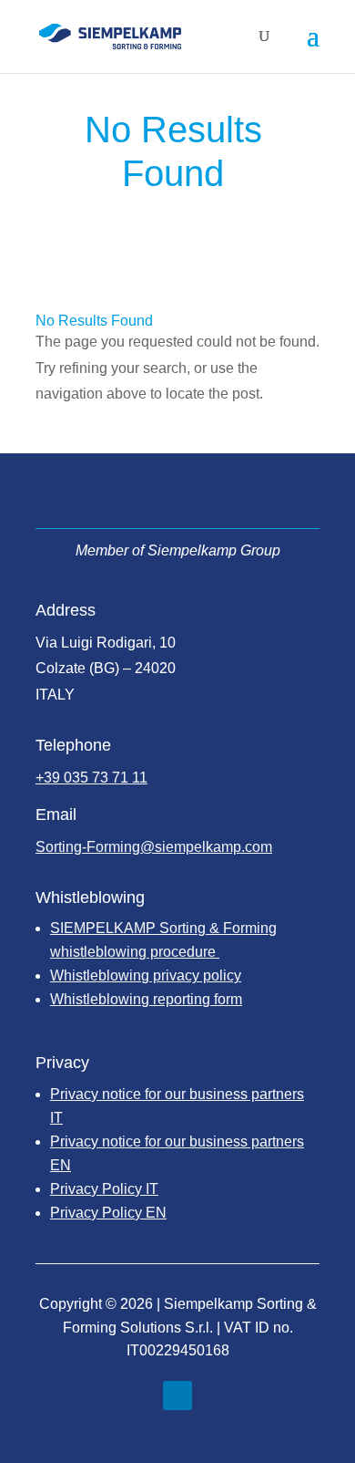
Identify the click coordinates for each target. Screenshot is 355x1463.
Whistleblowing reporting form (146, 999)
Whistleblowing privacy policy (145, 975)
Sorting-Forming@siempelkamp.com (154, 847)
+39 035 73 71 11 (91, 777)
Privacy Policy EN (108, 1212)
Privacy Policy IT (104, 1189)
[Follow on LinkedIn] (177, 1395)
